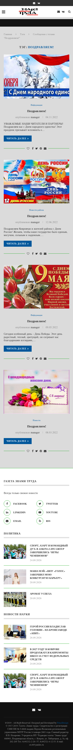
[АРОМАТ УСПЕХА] (15, 599)
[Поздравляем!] (36, 76)
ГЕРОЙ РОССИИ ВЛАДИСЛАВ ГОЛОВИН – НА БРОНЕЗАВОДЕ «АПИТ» (48, 630)
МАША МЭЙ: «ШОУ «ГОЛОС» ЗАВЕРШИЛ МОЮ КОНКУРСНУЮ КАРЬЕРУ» (47, 574)
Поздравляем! (36, 111)
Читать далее (16, 138)
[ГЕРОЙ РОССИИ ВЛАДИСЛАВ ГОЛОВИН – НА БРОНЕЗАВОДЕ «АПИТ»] (15, 632)
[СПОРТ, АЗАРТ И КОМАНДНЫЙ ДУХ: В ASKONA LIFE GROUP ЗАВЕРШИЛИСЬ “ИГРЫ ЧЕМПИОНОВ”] (15, 551)
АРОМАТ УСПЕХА (40, 593)
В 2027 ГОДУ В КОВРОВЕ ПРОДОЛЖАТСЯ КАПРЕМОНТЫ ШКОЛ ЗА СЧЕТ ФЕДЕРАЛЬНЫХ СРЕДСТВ (49, 654)
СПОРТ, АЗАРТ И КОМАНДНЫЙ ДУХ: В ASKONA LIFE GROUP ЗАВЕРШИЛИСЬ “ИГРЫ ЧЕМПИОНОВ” (49, 550)
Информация (36, 105)
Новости (36, 420)
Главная (8, 34)
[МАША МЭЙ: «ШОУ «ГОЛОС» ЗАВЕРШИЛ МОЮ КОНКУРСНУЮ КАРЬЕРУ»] (15, 576)
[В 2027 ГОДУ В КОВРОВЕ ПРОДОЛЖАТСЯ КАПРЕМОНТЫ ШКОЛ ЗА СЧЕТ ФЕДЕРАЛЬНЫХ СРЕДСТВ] (15, 654)
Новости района (36, 210)
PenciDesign (62, 722)
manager (35, 117)
